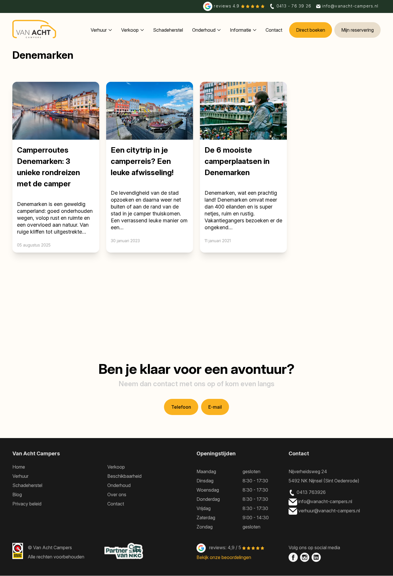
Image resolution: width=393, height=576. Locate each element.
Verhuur (99, 30)
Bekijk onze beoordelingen (224, 557)
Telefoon (181, 407)
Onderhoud (203, 30)
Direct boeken (310, 30)
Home (18, 467)
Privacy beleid (26, 504)
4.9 (227, 5)
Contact (274, 30)
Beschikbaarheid (124, 476)
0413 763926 (311, 492)
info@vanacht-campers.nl (325, 501)
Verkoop (130, 30)
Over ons (116, 494)
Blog (17, 494)
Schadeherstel (168, 30)
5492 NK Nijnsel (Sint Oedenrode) (324, 481)
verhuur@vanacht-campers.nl (329, 511)
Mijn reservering (357, 30)
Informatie (240, 30)
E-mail (215, 407)
